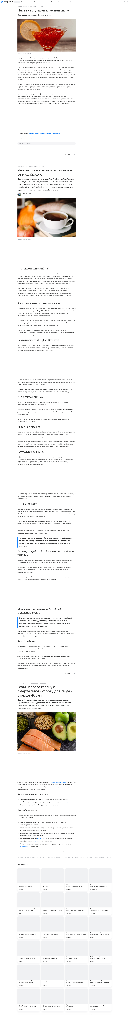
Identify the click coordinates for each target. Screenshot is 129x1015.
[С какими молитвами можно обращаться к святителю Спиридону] (52, 952)
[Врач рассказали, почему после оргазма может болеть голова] (52, 1000)
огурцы (39, 838)
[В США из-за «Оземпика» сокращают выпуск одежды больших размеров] (100, 952)
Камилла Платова (27, 193)
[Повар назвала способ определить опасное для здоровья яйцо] (28, 976)
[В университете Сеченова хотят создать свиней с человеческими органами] (100, 927)
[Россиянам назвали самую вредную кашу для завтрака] (76, 952)
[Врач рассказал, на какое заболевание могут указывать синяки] (100, 903)
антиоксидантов (25, 846)
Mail (2, 1013)
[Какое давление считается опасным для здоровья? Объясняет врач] (28, 879)
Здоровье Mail (34, 166)
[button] (46, 35)
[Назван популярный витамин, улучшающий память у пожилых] (100, 976)
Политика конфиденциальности (119, 1013)
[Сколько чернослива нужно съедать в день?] (100, 1000)
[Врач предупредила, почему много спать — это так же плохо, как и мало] (28, 1000)
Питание (41, 6)
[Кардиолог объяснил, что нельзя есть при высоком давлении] (76, 976)
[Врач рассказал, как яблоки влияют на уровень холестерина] (52, 903)
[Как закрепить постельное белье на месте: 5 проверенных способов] (28, 903)
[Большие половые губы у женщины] (52, 879)
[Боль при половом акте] (52, 976)
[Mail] (2, 2)
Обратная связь (93, 1013)
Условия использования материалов (81, 1013)
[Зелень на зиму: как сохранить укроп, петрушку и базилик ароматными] (100, 879)
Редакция (70, 1013)
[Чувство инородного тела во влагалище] (76, 1000)
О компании (7, 1013)
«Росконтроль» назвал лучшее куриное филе (44, 133)
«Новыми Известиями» (58, 782)
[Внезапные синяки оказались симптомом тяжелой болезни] (76, 903)
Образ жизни (43, 683)
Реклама (13, 1013)
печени (67, 802)
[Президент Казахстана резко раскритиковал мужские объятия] (76, 927)
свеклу (37, 841)
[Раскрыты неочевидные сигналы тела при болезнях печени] (52, 927)
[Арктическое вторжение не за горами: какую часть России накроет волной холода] (28, 952)
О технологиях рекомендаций (104, 1013)
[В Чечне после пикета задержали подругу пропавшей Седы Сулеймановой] (76, 879)
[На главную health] (8, 2)
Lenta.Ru (35, 6)
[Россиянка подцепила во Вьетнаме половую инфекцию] (28, 927)
